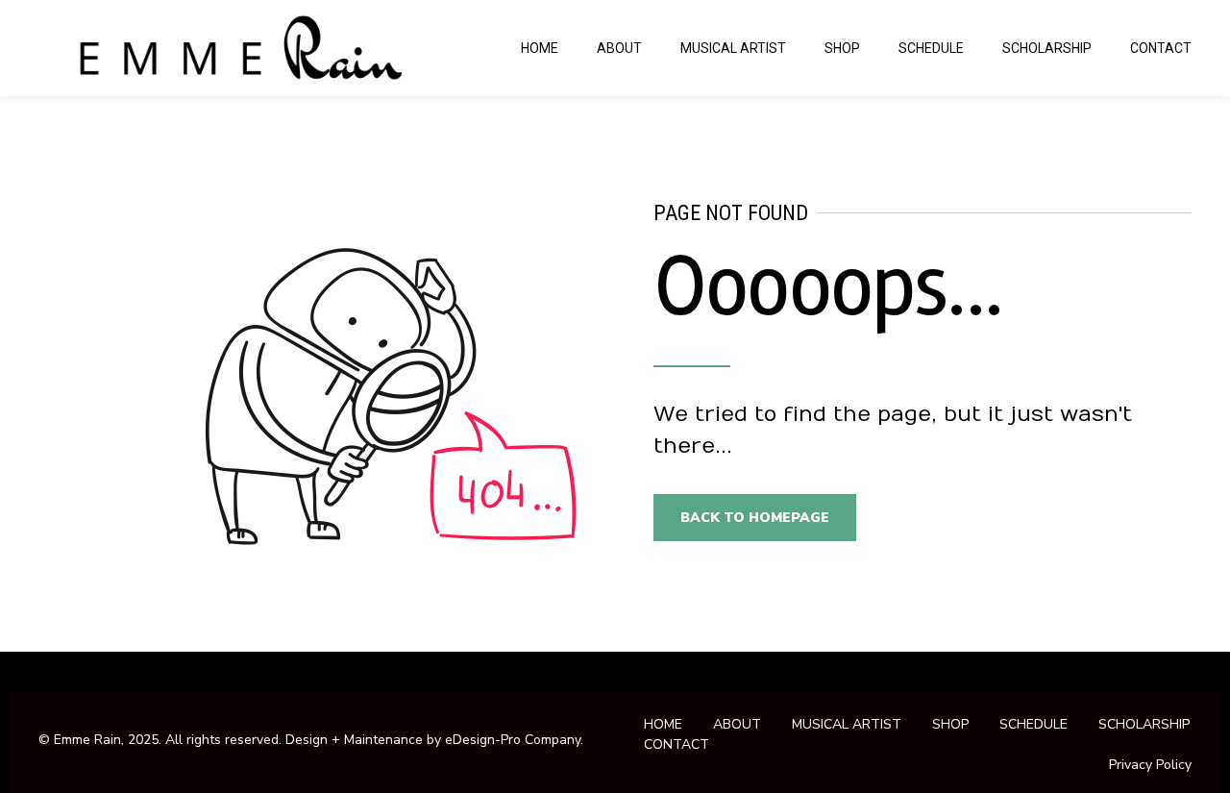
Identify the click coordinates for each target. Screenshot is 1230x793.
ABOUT (619, 48)
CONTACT (1161, 48)
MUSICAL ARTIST (733, 48)
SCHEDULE (931, 48)
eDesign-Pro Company (512, 740)
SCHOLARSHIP (1047, 48)
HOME (539, 48)
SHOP (842, 48)
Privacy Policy (1150, 765)
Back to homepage (754, 517)
